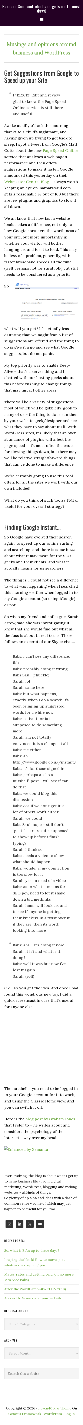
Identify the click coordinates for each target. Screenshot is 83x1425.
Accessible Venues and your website (33, 1298)
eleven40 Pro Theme (54, 1408)
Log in (69, 1414)
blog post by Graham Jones (50, 1118)
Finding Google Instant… (32, 527)
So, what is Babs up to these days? (31, 1250)
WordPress (53, 1414)
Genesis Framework (24, 1414)
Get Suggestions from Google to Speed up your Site (41, 76)
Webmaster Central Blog (26, 181)
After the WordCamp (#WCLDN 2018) (35, 1289)
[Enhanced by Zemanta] (26, 1149)
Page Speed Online (60, 150)
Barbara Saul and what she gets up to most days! (41, 8)
